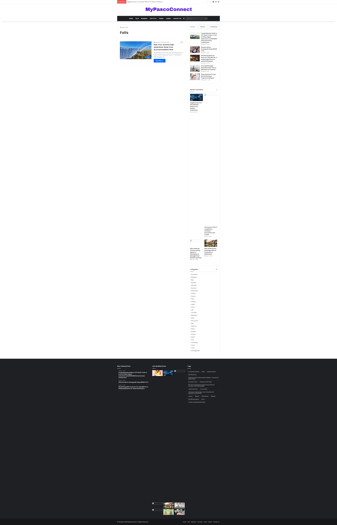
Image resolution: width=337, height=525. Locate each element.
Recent (202, 27)
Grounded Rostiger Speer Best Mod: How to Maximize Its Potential (208, 67)
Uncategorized (195, 350)
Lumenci (190, 396)
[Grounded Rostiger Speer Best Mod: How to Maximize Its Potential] (195, 68)
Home (131, 18)
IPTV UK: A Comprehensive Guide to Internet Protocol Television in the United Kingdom (201, 385)
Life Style (153, 18)
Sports (193, 337)
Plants (193, 329)
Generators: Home (192, 381)
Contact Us (177, 18)
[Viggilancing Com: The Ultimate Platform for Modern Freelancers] (196, 97)
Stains (202, 399)
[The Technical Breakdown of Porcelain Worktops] (179, 505)
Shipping (213, 396)
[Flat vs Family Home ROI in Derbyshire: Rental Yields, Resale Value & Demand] (168, 512)
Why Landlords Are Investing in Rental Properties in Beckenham (210, 251)
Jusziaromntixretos (193, 389)
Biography (194, 277)
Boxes (203, 371)
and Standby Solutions (193, 371)
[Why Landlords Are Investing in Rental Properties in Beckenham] (210, 243)
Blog (192, 280)
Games (168, 18)
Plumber (193, 331)
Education (194, 285)
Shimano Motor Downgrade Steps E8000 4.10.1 (209, 49)
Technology (194, 342)
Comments (213, 27)
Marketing (194, 315)
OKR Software (204, 396)
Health (193, 304)
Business (144, 18)
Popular (192, 27)
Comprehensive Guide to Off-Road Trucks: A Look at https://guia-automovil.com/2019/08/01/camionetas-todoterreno (209, 37)
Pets (192, 323)
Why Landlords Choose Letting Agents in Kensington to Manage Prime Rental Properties (195, 253)
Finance (193, 296)
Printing (193, 334)
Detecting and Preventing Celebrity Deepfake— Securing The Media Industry (203, 378)
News (192, 318)
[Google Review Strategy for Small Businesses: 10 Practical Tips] (157, 373)
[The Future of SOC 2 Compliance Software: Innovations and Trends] (210, 159)
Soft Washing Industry (193, 399)
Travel (161, 18)
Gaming (193, 301)
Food (192, 299)
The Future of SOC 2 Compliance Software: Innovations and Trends (145, 1)
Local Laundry (203, 389)
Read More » (159, 60)
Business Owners (211, 371)
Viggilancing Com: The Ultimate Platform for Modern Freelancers (196, 106)
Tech (137, 18)
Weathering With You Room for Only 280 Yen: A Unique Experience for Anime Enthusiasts (209, 58)
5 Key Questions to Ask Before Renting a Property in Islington (208, 76)
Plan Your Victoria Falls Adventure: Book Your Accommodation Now (164, 47)
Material (197, 396)
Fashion (193, 293)
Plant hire (193, 326)
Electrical (193, 288)
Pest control (194, 320)
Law (192, 310)
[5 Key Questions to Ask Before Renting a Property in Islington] (195, 76)
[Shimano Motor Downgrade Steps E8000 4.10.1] (195, 49)
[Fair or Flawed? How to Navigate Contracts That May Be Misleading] (179, 512)
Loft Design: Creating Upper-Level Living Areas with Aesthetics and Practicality (201, 392)
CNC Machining (192, 374)
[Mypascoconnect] (168, 9)
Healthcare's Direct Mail (206, 381)
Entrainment (194, 290)
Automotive (194, 274)
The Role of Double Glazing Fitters (196, 402)
